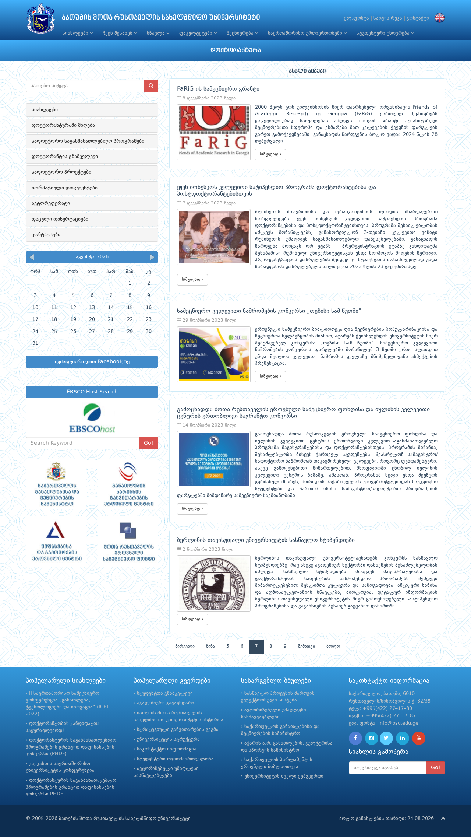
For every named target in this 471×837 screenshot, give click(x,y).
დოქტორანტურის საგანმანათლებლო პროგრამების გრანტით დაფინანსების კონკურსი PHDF (71, 787)
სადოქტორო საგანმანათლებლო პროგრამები (88, 141)
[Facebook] (355, 738)
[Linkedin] (402, 738)
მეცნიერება (241, 33)
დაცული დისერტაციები (60, 219)
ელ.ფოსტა (356, 18)
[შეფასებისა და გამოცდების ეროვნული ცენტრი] (56, 541)
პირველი (185, 646)
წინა (210, 646)
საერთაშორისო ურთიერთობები (306, 33)
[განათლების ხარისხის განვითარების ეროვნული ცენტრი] (128, 484)
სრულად (270, 154)
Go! (148, 443)
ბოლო (333, 646)
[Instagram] (371, 738)
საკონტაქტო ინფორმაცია (166, 749)
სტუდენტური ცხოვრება (384, 33)
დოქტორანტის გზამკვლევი (65, 156)
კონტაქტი (418, 18)
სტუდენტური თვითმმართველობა (175, 759)
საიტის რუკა (387, 18)
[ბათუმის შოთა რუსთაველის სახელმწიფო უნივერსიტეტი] (41, 20)
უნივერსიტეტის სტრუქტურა (168, 739)
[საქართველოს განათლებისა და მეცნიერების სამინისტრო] (56, 484)
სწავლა (156, 33)
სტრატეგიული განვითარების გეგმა (178, 729)
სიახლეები (76, 33)
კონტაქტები (46, 234)
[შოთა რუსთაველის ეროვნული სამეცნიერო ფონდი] (128, 541)
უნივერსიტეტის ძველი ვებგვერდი (283, 776)
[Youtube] (418, 738)
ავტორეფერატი (51, 203)
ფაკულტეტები (196, 33)
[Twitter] (386, 738)
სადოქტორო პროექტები (61, 172)
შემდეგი (306, 646)
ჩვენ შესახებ (118, 33)
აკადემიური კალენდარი (165, 703)
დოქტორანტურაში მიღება (63, 125)
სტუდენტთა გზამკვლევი (165, 693)
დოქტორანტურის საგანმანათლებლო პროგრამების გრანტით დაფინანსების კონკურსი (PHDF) (71, 747)
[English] (438, 18)
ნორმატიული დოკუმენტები (65, 187)
